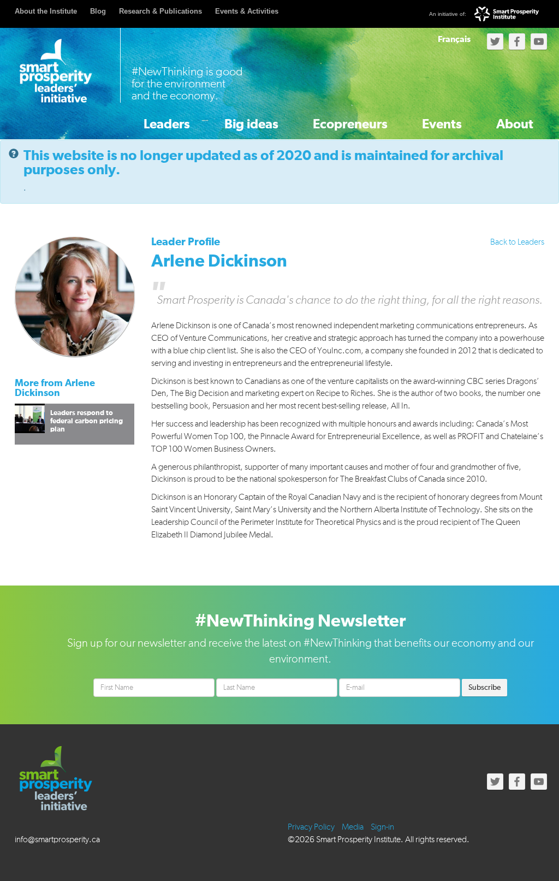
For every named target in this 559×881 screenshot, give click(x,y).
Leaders (167, 124)
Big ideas (251, 124)
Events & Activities (246, 11)
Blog (98, 11)
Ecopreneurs (350, 124)
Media (353, 827)
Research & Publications (160, 11)
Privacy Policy (311, 827)
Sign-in (382, 827)
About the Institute (46, 11)
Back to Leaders (517, 242)
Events (442, 124)
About (514, 124)
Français (454, 39)
